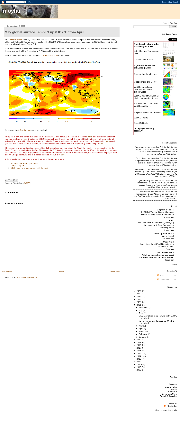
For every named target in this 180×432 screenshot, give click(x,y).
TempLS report (17, 166)
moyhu (11, 11)
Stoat (171, 220)
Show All (174, 264)
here (90, 137)
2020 (139, 339)
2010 (139, 367)
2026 (139, 291)
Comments (164, 279)
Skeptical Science (165, 210)
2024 (139, 296)
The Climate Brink (165, 253)
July (141, 310)
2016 (139, 350)
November (144, 307)
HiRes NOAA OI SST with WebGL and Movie (146, 104)
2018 (139, 345)
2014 (139, 356)
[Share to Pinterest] (17, 180)
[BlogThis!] (9, 180)
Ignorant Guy (144, 180)
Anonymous (140, 147)
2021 (139, 305)
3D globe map (24, 130)
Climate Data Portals (143, 59)
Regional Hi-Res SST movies (147, 112)
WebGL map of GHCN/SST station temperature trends (146, 97)
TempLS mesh (15, 40)
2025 (139, 294)
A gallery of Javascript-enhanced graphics (144, 66)
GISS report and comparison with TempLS (29, 168)
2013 (139, 359)
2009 (139, 370)
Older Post (115, 272)
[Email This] (6, 180)
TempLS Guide (141, 123)
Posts (162, 275)
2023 (139, 299)
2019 (139, 342)
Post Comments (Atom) (27, 277)
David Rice (141, 158)
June (141, 313)
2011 (139, 364)
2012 (139, 362)
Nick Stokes (145, 191)
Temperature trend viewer (145, 74)
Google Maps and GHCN (145, 82)
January (143, 337)
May (141, 326)
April (141, 328)
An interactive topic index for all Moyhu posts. (146, 45)
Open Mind (168, 242)
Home (61, 272)
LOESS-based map (49, 55)
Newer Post (7, 272)
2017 (139, 348)
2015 (139, 353)
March (142, 331)
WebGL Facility (141, 117)
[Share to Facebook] (14, 180)
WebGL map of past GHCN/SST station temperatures (143, 89)
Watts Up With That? (164, 234)
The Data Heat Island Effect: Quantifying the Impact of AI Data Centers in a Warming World (156, 225)
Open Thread (168, 236)
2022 (139, 302)
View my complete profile (166, 410)
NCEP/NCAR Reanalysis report (24, 163)
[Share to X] (11, 180)
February (143, 334)
